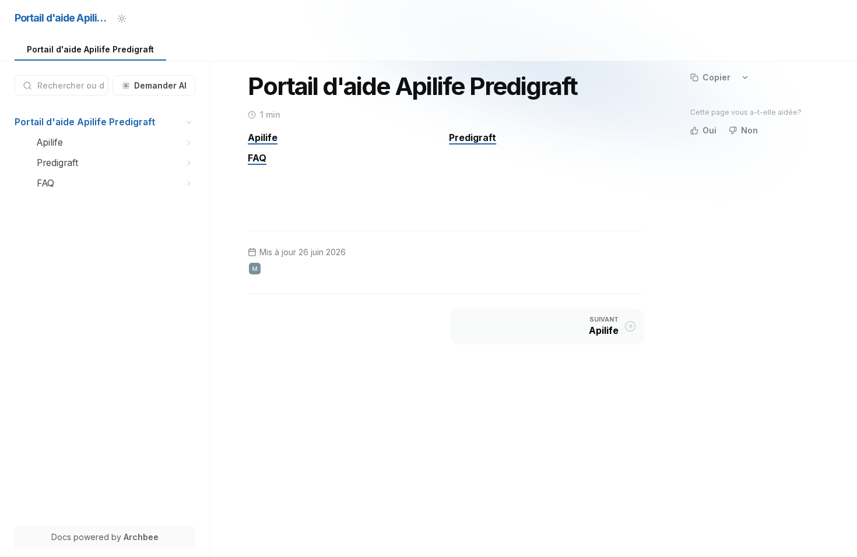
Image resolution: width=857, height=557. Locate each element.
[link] (90, 50)
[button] (189, 122)
